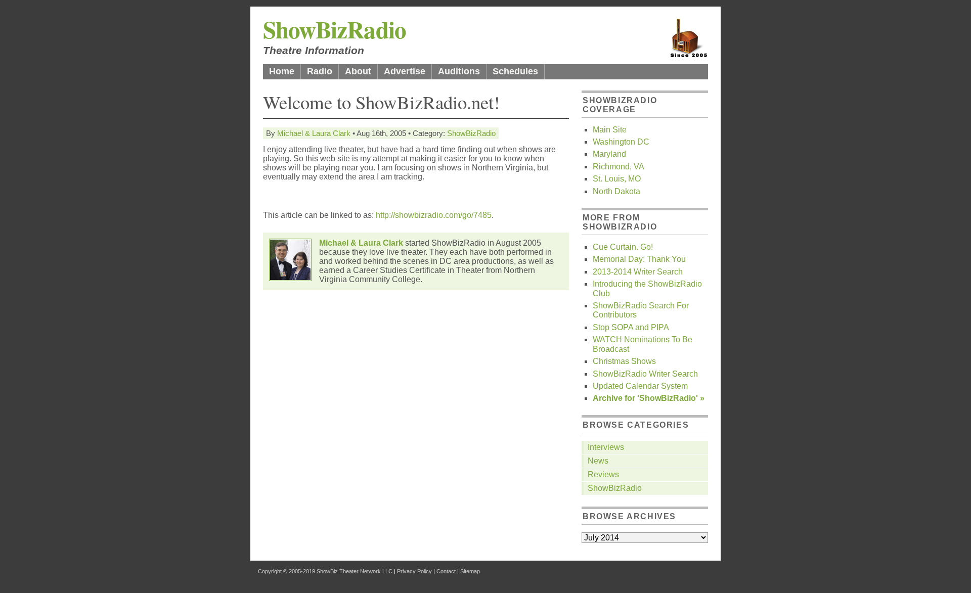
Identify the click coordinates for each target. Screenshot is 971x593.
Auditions (459, 71)
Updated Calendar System (640, 386)
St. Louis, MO (617, 178)
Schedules (515, 71)
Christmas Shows (624, 361)
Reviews (603, 474)
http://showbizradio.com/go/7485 (434, 215)
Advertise (404, 71)
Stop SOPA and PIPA (631, 327)
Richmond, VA (618, 166)
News (598, 461)
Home (281, 71)
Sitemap (470, 571)
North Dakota (616, 191)
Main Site (610, 129)
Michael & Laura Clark (313, 133)
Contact (446, 571)
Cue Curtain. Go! (623, 247)
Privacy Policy (414, 571)
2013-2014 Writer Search (638, 271)
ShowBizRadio (334, 29)
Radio (319, 71)
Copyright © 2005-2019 (286, 571)
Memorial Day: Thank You (639, 259)
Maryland (609, 154)
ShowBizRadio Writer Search (645, 374)
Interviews (606, 447)
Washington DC (621, 142)
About (358, 71)
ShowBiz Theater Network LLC (354, 571)
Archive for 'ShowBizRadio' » (648, 398)
